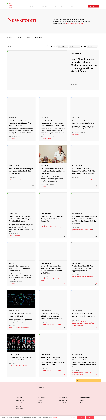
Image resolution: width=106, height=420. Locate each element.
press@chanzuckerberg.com (74, 23)
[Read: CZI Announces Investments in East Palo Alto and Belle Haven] (85, 119)
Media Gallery (38, 37)
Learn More (55, 417)
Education (40, 402)
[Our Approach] (10, 6)
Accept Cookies (90, 417)
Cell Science (75, 322)
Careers (72, 6)
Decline (81, 417)
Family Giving (51, 138)
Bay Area (11, 179)
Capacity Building (63, 402)
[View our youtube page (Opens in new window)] (66, 387)
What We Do (45, 6)
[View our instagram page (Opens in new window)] (50, 387)
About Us (32, 6)
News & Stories (58, 6)
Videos (28, 37)
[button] (62, 46)
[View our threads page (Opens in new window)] (54, 387)
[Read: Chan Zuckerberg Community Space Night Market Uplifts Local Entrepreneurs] (53, 167)
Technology (89, 179)
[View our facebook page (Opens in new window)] (47, 387)
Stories (19, 37)
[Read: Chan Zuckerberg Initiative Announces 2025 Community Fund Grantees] (21, 264)
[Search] (84, 6)
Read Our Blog (93, 6)
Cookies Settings (73, 417)
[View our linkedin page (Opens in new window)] (58, 387)
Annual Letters (19, 402)
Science (84, 179)
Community (74, 86)
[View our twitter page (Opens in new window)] (62, 387)
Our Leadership (20, 400)
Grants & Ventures (63, 400)
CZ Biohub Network (77, 229)
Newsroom (9, 37)
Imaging (91, 322)
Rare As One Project (77, 323)
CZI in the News (82, 86)
